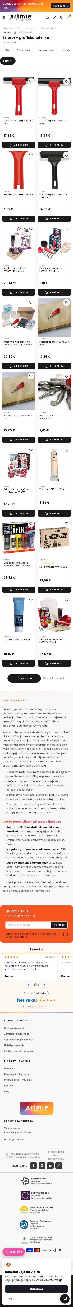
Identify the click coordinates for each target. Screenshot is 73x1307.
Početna (8, 28)
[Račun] (54, 17)
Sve (8, 50)
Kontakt (8, 1085)
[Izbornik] (4, 17)
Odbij (9, 1298)
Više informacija (53, 1280)
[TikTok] (58, 1165)
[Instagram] (42, 1165)
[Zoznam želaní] (61, 17)
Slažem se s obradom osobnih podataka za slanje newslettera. (31, 935)
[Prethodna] (28, 985)
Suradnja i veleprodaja (17, 1074)
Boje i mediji (24, 28)
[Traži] (47, 17)
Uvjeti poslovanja (14, 1045)
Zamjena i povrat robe (16, 1033)
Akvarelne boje (45, 50)
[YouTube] (50, 1165)
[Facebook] (33, 1165)
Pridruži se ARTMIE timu (18, 1079)
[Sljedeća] (44, 985)
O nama (8, 1068)
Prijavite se (59, 924)
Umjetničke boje (45, 28)
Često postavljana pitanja (18, 1039)
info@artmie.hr (16, 1139)
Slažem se (36, 1289)
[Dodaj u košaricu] (18, 145)
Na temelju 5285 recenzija (36, 1006)
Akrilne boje (23, 50)
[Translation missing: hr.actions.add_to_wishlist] (31, 81)
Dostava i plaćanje (14, 1027)
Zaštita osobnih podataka (19, 1051)
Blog (6, 1091)
